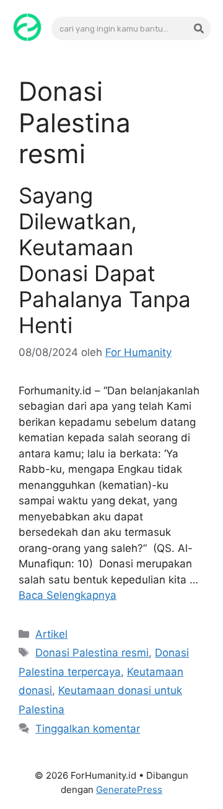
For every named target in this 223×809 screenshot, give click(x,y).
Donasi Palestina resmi (92, 652)
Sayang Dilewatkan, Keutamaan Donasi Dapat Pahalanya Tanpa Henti (105, 260)
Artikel (51, 634)
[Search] (199, 28)
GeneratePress (129, 789)
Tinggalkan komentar (87, 728)
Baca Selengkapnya (67, 595)
